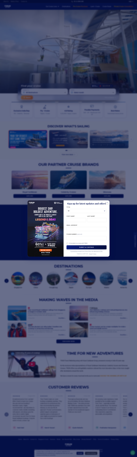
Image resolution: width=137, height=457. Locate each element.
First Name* (71, 216)
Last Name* (91, 216)
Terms (94, 254)
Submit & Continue (86, 247)
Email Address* (72, 225)
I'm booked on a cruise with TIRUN (78, 243)
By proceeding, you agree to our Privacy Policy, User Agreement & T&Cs (87, 251)
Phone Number (74, 234)
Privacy (90, 254)
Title (68, 207)
